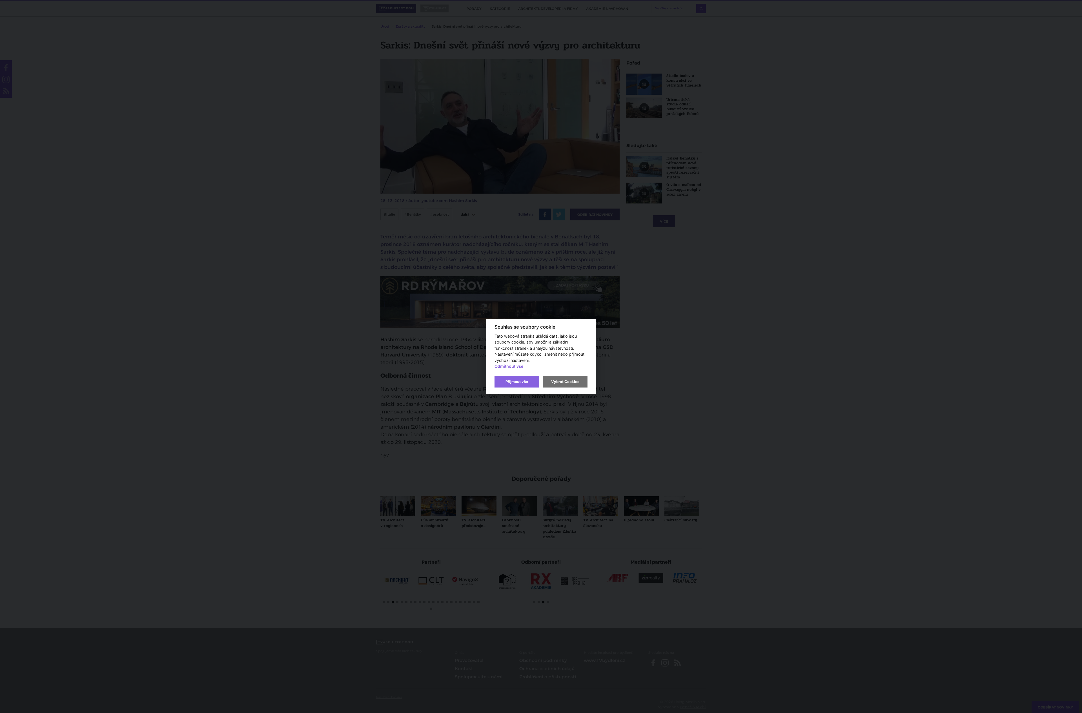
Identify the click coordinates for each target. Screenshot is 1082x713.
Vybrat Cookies (565, 381)
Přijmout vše (516, 381)
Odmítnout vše (509, 366)
